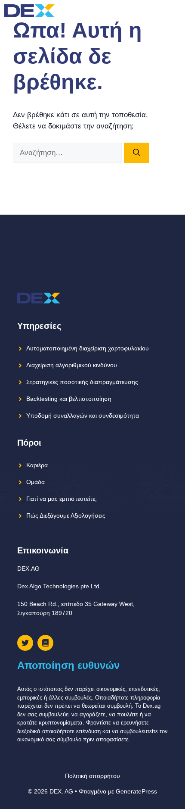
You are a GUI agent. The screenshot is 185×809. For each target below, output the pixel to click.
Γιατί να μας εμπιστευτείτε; (61, 498)
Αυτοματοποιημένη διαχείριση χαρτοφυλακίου (87, 348)
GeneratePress (136, 791)
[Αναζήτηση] (136, 153)
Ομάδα (35, 481)
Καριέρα (37, 465)
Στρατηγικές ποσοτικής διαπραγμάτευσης (82, 381)
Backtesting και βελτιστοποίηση (68, 398)
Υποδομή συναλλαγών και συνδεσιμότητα (82, 415)
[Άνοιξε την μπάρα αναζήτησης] (159, 11)
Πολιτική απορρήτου (92, 775)
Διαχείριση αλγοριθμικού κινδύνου (71, 365)
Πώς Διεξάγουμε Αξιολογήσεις (65, 515)
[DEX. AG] (29, 11)
